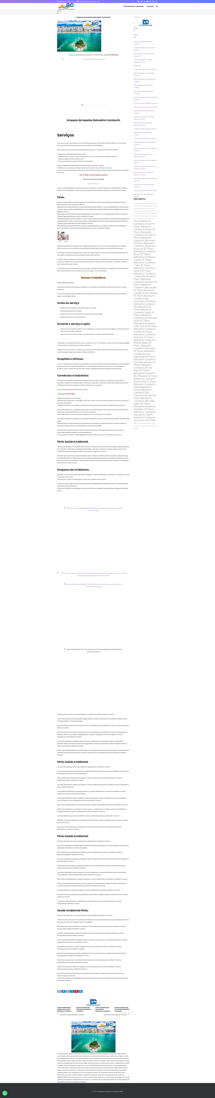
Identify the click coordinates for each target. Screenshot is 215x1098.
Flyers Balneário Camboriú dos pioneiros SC (145, 304)
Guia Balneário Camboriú (104, 1091)
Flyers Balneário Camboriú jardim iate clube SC (145, 317)
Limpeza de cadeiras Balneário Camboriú (145, 190)
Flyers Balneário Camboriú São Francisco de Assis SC (145, 392)
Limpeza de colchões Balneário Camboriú (145, 103)
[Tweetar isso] (68, 991)
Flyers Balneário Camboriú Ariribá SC (145, 233)
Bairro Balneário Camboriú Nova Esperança (143, 208)
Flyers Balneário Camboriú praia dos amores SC (144, 359)
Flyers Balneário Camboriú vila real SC (144, 412)
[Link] (66, 6)
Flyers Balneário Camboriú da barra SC (145, 280)
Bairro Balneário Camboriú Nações (150, 206)
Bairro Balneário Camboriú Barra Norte (142, 203)
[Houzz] (153, 1)
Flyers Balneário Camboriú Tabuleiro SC (144, 406)
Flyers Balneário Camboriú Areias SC (144, 228)
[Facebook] (138, 1)
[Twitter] (141, 1)
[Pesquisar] (157, 6)
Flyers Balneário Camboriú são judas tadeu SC (144, 400)
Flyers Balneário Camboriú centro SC (144, 268)
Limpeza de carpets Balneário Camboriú (145, 129)
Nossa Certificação (93, 183)
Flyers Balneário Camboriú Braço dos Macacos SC (144, 246)
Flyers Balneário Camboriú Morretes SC (144, 348)
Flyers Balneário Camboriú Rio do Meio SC (143, 367)
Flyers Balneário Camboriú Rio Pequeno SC (144, 373)
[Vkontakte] (144, 1)
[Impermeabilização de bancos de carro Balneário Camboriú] (64, 1009)
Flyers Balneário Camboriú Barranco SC (144, 240)
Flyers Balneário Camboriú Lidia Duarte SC (144, 323)
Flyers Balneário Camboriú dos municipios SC (144, 298)
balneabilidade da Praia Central (148, 218)
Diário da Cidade (118, 1091)
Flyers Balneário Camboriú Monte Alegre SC (144, 340)
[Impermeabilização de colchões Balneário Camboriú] (103, 1009)
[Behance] (150, 1)
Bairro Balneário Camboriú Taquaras (141, 216)
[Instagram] (156, 1)
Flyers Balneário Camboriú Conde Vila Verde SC (145, 273)
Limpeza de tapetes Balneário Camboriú (93, 17)
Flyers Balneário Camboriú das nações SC (145, 287)
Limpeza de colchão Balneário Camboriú (145, 69)
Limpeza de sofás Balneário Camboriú (144, 138)
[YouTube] (147, 1)
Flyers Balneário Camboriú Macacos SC (144, 334)
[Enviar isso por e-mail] (59, 991)
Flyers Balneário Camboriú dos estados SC (145, 293)
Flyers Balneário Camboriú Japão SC (144, 311)
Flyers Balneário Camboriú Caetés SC (144, 257)
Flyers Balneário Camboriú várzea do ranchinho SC (145, 418)
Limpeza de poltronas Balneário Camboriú (146, 107)
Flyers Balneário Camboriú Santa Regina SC (145, 384)
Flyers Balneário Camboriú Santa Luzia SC (146, 378)
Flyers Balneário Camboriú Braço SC (144, 251)
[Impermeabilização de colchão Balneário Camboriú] (122, 1009)
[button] (4, 1093)
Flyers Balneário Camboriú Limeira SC (146, 329)
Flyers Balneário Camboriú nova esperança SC (144, 353)
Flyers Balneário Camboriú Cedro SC (144, 262)
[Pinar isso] (76, 991)
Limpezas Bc (137, 65)
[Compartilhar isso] (63, 991)
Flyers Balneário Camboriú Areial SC (144, 222)
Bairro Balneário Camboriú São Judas (148, 213)
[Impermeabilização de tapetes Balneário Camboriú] (83, 1009)
